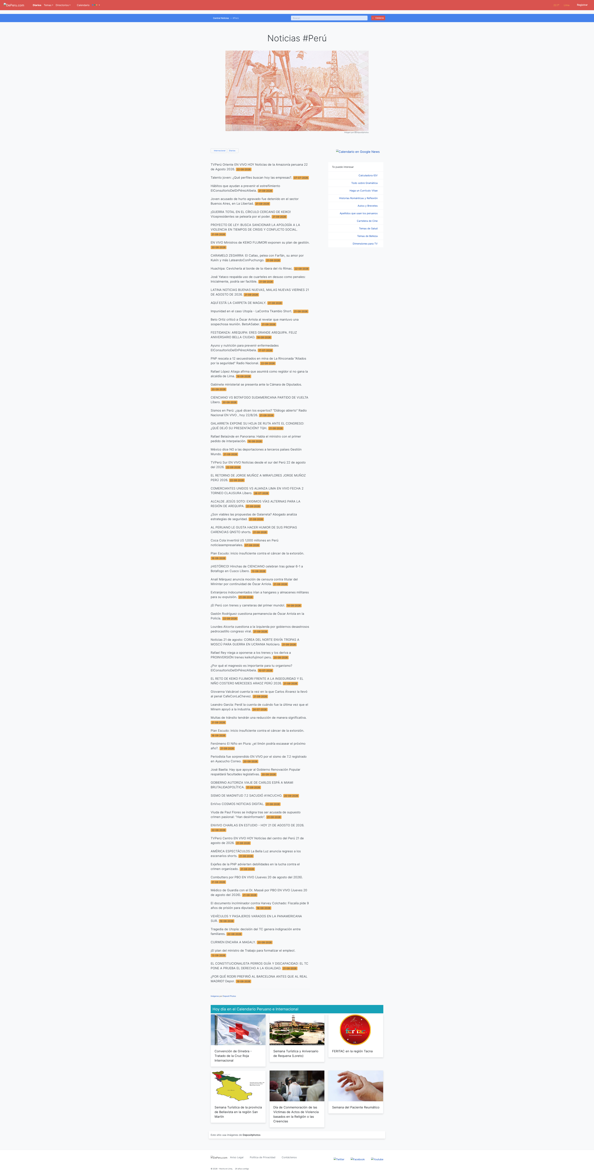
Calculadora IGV (368, 175)
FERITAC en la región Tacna (352, 1051)
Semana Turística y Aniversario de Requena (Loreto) (295, 1053)
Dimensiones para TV (365, 243)
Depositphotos (251, 1134)
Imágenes (215, 996)
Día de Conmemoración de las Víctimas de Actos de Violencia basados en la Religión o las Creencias (296, 1114)
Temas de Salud (368, 228)
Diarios (36, 5)
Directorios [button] (62, 5)
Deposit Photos (229, 996)
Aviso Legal (236, 1157)
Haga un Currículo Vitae (364, 190)
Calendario (83, 5)
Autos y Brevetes (368, 205)
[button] (96, 5)
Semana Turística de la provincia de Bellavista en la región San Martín (238, 1111)
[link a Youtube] (377, 1159)
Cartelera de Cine (367, 220)
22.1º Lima (561, 5)
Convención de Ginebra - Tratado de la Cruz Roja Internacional (233, 1055)
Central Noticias (221, 18)
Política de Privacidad (262, 1157)
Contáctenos (289, 1157)
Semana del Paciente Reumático (355, 1107)
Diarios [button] (232, 150)
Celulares (379, 18)
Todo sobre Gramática (364, 183)
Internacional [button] (219, 150)
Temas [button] (47, 5)
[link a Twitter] (339, 1159)
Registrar (582, 4)
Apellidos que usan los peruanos (359, 213)
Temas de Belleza (367, 236)
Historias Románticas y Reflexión (358, 198)
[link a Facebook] (358, 1159)
